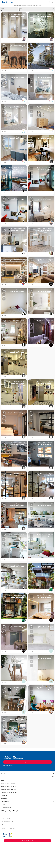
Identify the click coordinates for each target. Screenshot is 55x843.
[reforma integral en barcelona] (14, 300)
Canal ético (3, 804)
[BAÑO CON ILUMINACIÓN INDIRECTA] (41, 331)
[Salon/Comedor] (14, 514)
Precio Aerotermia (5, 777)
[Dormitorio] (14, 86)
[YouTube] (13, 810)
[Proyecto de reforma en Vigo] (14, 178)
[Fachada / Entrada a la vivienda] (41, 56)
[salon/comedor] (14, 484)
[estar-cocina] (14, 239)
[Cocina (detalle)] (41, 667)
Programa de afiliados (6, 806)
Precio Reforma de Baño (6, 775)
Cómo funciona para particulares (8, 797)
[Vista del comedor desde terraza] (14, 698)
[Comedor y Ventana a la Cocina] (41, 147)
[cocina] (41, 25)
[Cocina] (14, 361)
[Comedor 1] (14, 270)
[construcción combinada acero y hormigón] (41, 575)
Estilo (20, 8)
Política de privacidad (8, 821)
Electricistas (3, 788)
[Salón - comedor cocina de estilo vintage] (41, 239)
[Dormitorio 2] (14, 453)
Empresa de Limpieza (6, 780)
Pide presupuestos (27, 840)
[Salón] (41, 514)
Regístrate (3, 798)
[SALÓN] (14, 637)
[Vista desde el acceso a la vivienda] (41, 484)
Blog (2, 781)
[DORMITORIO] (41, 606)
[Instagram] (2, 810)
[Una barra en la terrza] (14, 56)
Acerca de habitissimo (6, 803)
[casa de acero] (14, 606)
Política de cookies (7, 825)
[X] (9, 810)
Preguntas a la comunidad (7, 783)
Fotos (2, 784)
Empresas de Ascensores (7, 778)
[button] (2, 40)
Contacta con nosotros (6, 807)
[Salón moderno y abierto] (14, 728)
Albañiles (3, 790)
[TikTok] (17, 810)
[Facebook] (6, 810)
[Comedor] (14, 147)
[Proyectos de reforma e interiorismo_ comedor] (41, 698)
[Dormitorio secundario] (41, 208)
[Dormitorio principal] (14, 423)
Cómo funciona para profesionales (9, 800)
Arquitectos (3, 791)
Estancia (2, 8)
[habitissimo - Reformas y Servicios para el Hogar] (6, 2)
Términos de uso (6, 818)
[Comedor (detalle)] (14, 667)
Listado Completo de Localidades (9, 792)
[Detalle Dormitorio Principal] (41, 545)
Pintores (3, 787)
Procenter (3, 786)
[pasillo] (14, 25)
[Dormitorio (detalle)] (41, 637)
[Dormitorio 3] (41, 453)
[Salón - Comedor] (14, 575)
